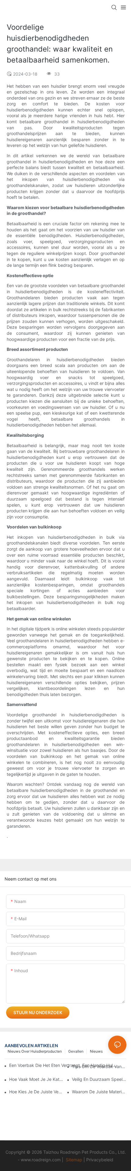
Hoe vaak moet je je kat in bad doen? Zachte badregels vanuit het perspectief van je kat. (36, 1079)
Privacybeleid (99, 1159)
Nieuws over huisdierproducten (35, 1051)
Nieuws (96, 1051)
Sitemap (74, 1159)
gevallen (75, 1051)
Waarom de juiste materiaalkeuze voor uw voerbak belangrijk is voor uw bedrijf (99, 1091)
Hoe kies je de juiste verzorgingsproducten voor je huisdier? (36, 1091)
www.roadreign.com (41, 1159)
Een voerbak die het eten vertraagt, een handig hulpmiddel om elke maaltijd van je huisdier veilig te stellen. (63, 1065)
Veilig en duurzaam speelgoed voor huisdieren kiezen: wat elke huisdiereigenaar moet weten (99, 1079)
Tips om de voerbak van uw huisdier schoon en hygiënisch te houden (99, 1066)
